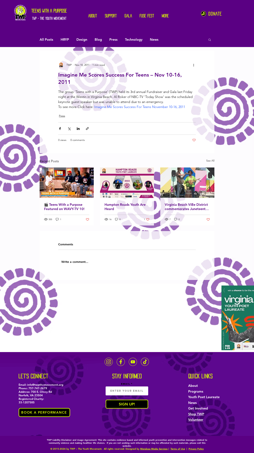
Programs (195, 391)
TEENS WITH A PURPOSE (49, 10)
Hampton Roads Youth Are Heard (125, 206)
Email (125, 384)
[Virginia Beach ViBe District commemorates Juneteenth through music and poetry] (187, 182)
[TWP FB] (121, 362)
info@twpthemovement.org (45, 384)
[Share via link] (87, 128)
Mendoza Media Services (154, 448)
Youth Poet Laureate (204, 397)
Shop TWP (196, 414)
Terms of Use (178, 448)
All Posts (46, 39)
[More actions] (193, 65)
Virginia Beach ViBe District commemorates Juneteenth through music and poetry (186, 206)
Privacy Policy (196, 448)
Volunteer (195, 419)
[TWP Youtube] (133, 362)
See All (210, 160)
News (154, 39)
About (193, 385)
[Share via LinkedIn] (78, 128)
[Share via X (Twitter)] (69, 128)
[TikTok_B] (145, 362)
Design (81, 39)
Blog (98, 39)
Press (113, 39)
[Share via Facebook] (60, 128)
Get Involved (198, 408)
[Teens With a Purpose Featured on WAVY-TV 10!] (67, 182)
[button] (209, 39)
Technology (133, 39)
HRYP (65, 39)
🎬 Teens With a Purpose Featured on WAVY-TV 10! (64, 206)
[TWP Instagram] (109, 362)
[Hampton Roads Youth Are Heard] (127, 182)
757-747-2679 (37, 388)
